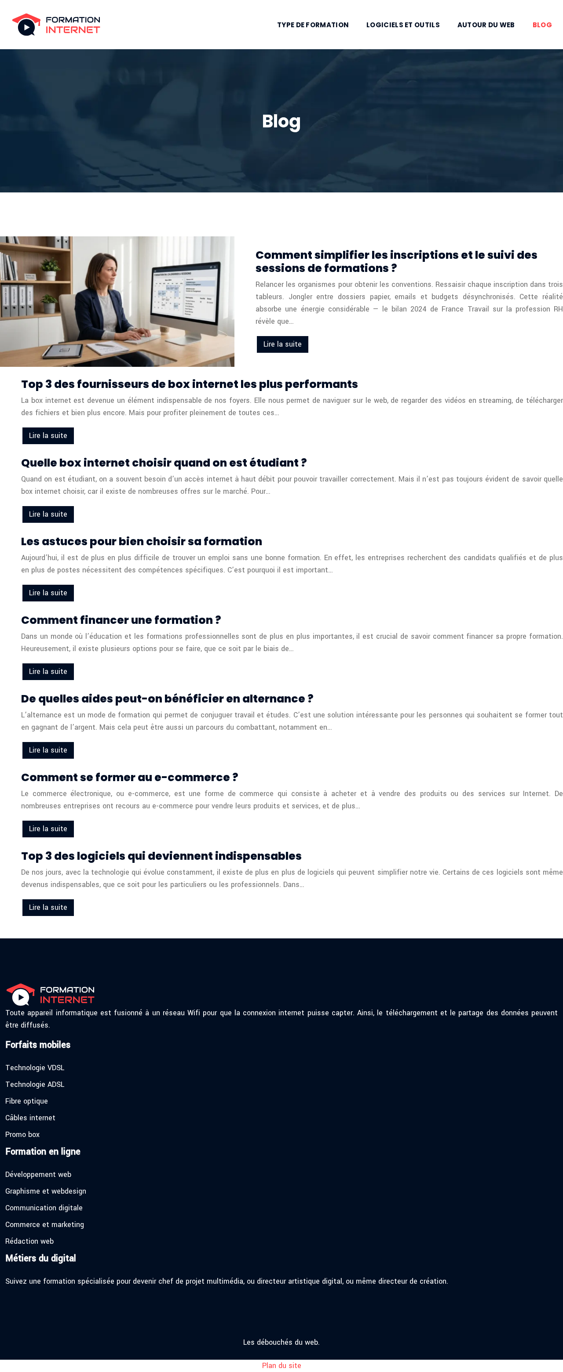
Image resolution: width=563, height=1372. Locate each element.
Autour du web (486, 24)
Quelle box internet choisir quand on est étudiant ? (164, 463)
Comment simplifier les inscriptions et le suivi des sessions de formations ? (396, 261)
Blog (542, 24)
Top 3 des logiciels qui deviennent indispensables (161, 856)
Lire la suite (282, 344)
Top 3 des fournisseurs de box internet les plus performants (189, 384)
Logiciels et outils (403, 24)
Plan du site (281, 1366)
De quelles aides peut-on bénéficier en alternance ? (167, 698)
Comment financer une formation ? (121, 620)
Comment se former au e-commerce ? (129, 777)
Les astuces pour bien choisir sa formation (141, 541)
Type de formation (313, 24)
